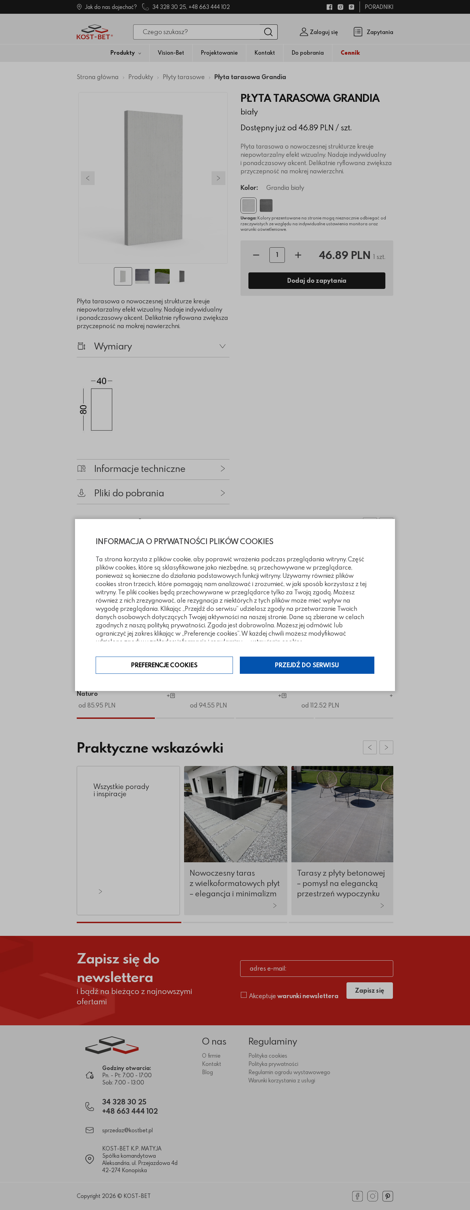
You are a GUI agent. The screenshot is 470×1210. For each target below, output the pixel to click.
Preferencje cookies (164, 665)
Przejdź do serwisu (307, 665)
